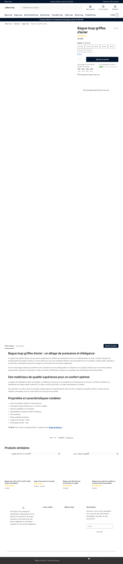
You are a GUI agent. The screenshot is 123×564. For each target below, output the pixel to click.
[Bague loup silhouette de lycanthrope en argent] (76, 466)
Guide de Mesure (55, 427)
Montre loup (70, 527)
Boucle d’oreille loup (71, 515)
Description (20, 346)
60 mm (96, 46)
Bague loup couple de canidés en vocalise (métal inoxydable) (103, 482)
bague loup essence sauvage (44, 481)
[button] (82, 36)
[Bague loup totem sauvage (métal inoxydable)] (115, 28)
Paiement (115, 9)
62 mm (104, 46)
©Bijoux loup (39, 560)
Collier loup (70, 524)
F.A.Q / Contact (103, 9)
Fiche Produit (9, 346)
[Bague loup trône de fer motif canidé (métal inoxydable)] (18, 466)
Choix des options (18, 492)
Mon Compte (90, 9)
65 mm (112, 46)
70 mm (89, 51)
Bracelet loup (71, 518)
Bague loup (25, 24)
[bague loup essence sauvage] (47, 466)
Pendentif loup (71, 529)
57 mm (89, 46)
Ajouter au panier (102, 59)
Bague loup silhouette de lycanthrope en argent (71, 482)
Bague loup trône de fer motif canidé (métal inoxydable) (18, 482)
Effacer (79, 54)
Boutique (17, 24)
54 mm (81, 46)
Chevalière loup (71, 521)
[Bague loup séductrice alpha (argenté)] (117, 28)
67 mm (81, 51)
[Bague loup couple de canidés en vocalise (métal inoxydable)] (105, 466)
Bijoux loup (8, 24)
